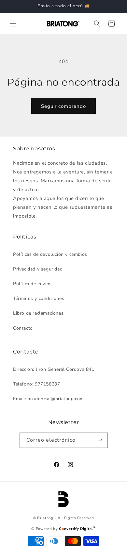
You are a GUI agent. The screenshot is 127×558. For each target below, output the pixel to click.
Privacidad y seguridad (38, 269)
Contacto (23, 328)
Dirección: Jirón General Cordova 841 (53, 369)
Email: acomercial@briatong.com (48, 399)
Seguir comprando (63, 106)
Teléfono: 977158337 (36, 384)
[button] (13, 23)
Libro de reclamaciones (38, 313)
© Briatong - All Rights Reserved (63, 518)
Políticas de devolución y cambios (50, 254)
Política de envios (32, 284)
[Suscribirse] (100, 440)
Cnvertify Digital (77, 528)
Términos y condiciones (38, 298)
